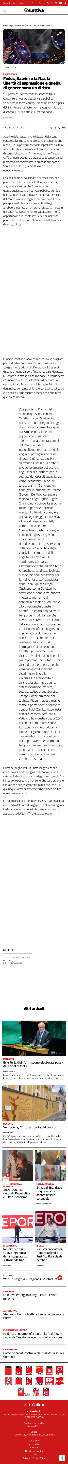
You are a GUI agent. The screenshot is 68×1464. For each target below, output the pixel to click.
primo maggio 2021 (13, 963)
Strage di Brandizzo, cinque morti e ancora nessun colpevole (49, 1193)
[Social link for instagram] (56, 3)
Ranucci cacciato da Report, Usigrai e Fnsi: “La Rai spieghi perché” (49, 1254)
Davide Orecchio (9, 1071)
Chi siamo (34, 1440)
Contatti (7, 3)
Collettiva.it (34, 1411)
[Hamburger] (4, 11)
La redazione (19, 3)
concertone (21, 957)
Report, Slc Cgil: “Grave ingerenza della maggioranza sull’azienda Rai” (15, 1254)
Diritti (29, 25)
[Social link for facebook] (52, 3)
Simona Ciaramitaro (43, 1204)
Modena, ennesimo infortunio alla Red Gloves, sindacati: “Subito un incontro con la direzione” (33, 1335)
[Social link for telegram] (65, 3)
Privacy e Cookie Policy (34, 1458)
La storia (34, 1454)
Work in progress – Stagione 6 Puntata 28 (30, 1279)
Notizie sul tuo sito (34, 1451)
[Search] (40, 3)
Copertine (19, 25)
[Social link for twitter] (48, 3)
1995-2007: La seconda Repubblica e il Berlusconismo (16, 1193)
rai (10, 957)
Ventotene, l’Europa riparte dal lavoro (29, 1127)
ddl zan (7, 960)
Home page (8, 25)
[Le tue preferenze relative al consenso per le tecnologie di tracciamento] (62, 1458)
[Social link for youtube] (60, 3)
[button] (51, 128)
